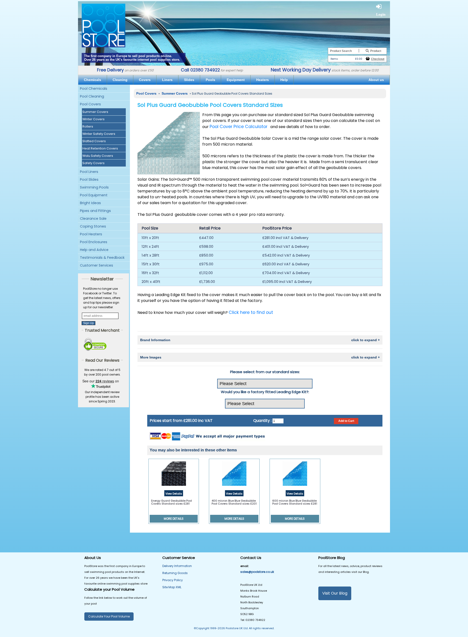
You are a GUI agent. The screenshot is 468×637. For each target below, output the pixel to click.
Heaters (262, 80)
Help (284, 80)
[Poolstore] (103, 25)
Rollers (87, 126)
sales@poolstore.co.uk (257, 572)
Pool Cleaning (92, 96)
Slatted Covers (94, 141)
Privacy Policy (172, 580)
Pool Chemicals (93, 88)
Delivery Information (177, 566)
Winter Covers (93, 119)
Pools (210, 80)
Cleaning (120, 80)
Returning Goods (175, 573)
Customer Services (96, 265)
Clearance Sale (93, 218)
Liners (167, 80)
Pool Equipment (93, 195)
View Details (174, 494)
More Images (260, 357)
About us (376, 80)
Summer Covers (95, 112)
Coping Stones (93, 226)
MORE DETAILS (174, 519)
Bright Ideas (90, 202)
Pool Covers (90, 104)
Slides (189, 80)
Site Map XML (171, 587)
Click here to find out (251, 312)
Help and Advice (94, 249)
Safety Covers (93, 163)
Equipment (236, 80)
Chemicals (92, 80)
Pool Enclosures (93, 241)
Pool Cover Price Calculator (238, 126)
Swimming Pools (94, 187)
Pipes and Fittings (95, 210)
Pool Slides (89, 179)
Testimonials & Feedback (102, 257)
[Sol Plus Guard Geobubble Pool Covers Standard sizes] (168, 143)
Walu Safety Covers (97, 156)
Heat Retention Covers (100, 148)
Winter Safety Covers (98, 134)
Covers (145, 80)
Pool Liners (89, 171)
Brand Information (260, 340)
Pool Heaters (91, 234)
